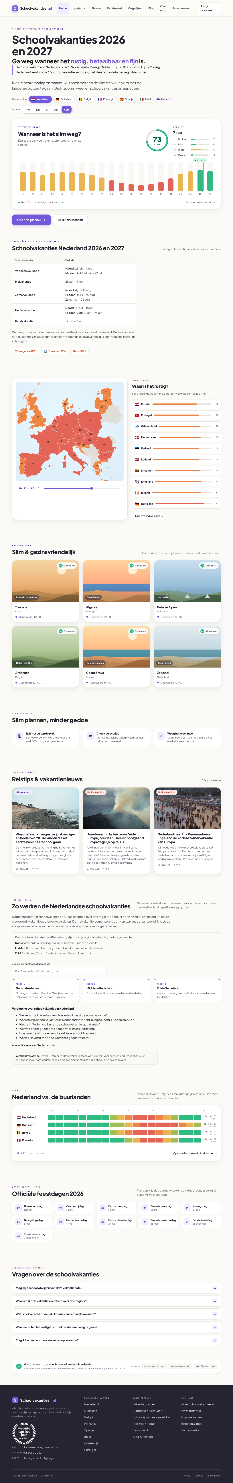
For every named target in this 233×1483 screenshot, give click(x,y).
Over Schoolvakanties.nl (198, 1404)
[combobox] (59, 971)
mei (28, 109)
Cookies (198, 1475)
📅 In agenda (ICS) (26, 351)
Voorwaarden (214, 1475)
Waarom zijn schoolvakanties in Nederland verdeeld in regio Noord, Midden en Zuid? (76, 1020)
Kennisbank (141, 1430)
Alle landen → (164, 99)
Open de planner (29, 220)
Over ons (163, 8)
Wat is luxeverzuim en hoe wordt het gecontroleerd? (54, 1038)
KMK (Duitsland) (205, 1366)
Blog (151, 8)
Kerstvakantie (24, 321)
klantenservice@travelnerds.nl (36, 1447)
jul (47, 109)
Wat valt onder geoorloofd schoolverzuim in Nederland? (57, 1029)
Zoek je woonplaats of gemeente (31, 963)
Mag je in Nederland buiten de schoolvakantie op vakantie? (59, 1024)
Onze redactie (191, 1411)
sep (66, 109)
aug (56, 109)
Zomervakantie (25, 294)
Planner (96, 8)
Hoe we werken (192, 1417)
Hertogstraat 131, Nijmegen (33, 1458)
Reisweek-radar (144, 1423)
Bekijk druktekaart (70, 220)
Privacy (186, 1475)
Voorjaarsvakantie (27, 270)
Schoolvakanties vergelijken (152, 1417)
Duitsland (64, 99)
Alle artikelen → (211, 780)
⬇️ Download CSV (55, 351)
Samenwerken (181, 8)
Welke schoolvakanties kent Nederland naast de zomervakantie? (63, 1015)
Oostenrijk (91, 1443)
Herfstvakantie (25, 310)
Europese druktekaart (148, 1411)
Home (63, 8)
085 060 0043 (27, 1452)
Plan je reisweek (206, 8)
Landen (77, 8)
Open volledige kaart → (149, 515)
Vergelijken (135, 8)
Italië (145, 99)
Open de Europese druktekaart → (193, 1153)
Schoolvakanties (36, 8)
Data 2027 (79, 351)
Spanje (126, 99)
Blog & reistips (143, 1437)
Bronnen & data (191, 1423)
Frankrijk (105, 99)
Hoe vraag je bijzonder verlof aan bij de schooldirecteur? (57, 1033)
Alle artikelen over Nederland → (33, 1045)
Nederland (40, 99)
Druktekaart (114, 8)
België (85, 99)
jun (38, 109)
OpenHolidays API (180, 1366)
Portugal (90, 1450)
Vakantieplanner (144, 1404)
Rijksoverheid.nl (154, 1366)
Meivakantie (23, 281)
